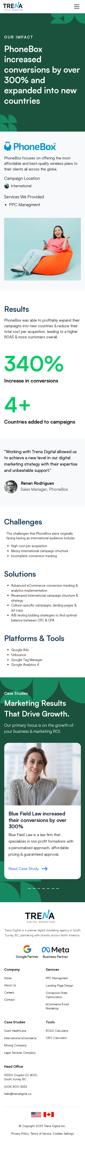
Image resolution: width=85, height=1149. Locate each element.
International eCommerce (20, 1038)
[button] (76, 7)
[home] (15, 6)
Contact (9, 999)
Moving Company (15, 1045)
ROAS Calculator (57, 1030)
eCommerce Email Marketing (57, 1006)
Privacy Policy (20, 1133)
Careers (9, 992)
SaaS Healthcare (15, 1030)
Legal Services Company (20, 1052)
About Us (10, 985)
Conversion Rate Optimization (56, 995)
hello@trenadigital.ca (17, 1094)
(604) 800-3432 (15, 1086)
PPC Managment (57, 978)
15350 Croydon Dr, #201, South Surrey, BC (20, 1077)
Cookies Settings (63, 1133)
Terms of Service (41, 1133)
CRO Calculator (56, 1038)
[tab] (29, 888)
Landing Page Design (59, 985)
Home (7, 978)
